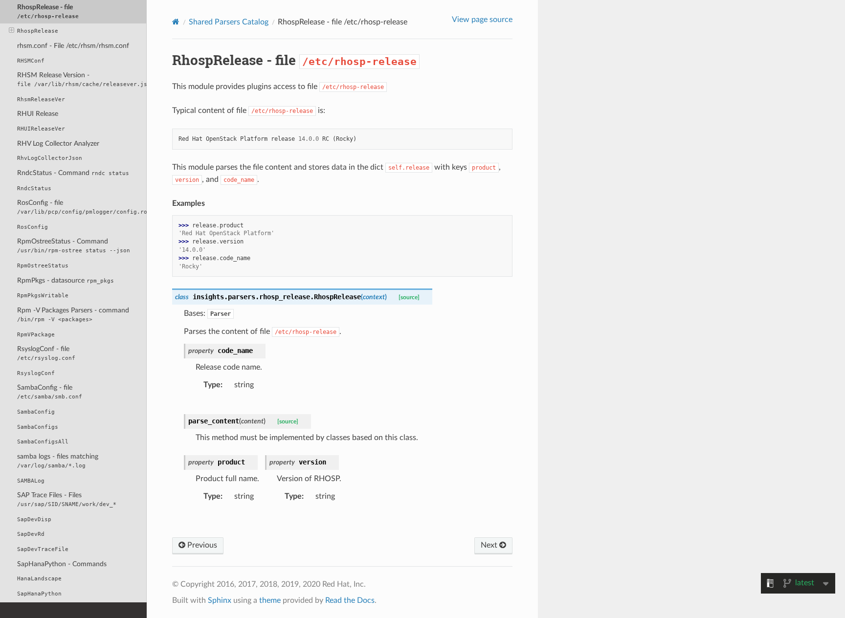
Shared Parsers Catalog (228, 22)
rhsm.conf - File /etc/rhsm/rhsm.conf (73, 45)
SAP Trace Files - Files (66, 499)
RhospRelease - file (48, 11)
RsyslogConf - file (46, 353)
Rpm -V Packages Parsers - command (73, 315)
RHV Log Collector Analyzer (58, 143)
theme (270, 600)
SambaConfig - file (49, 392)
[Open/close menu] (11, 30)
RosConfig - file (82, 207)
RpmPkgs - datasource (65, 280)
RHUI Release (37, 113)
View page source (482, 19)
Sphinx (219, 600)
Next (490, 545)
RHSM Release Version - (82, 79)
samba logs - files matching (57, 461)
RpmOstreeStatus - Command (73, 246)
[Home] (175, 22)
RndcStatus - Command (73, 173)
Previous (201, 545)
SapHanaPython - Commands (62, 564)
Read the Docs (350, 600)
